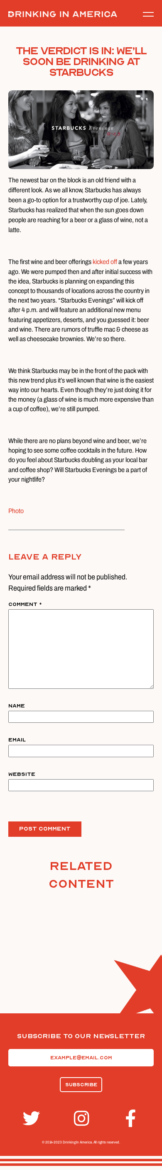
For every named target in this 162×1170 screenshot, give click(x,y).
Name (16, 706)
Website (21, 774)
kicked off (105, 261)
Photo (16, 510)
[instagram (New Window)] (81, 1118)
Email (17, 740)
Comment (25, 604)
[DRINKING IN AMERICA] (62, 14)
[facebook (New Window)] (132, 1118)
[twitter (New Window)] (30, 1118)
